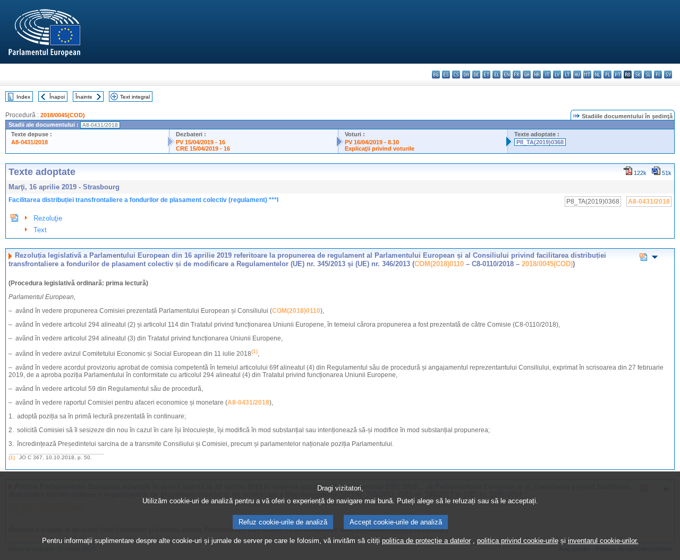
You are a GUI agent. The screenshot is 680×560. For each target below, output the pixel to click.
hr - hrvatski (537, 74)
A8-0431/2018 (29, 142)
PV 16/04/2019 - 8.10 (372, 142)
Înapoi (57, 97)
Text (40, 230)
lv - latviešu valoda (557, 74)
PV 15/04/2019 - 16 (200, 142)
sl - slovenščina (648, 74)
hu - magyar (577, 74)
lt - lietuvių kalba (567, 74)
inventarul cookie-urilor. (603, 541)
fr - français (517, 74)
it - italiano (547, 74)
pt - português (618, 74)
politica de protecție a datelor (426, 541)
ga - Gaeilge (527, 74)
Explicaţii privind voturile (379, 148)
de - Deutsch (476, 74)
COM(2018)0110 (439, 264)
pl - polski (607, 74)
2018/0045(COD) (62, 115)
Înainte (83, 97)
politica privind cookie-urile (517, 541)
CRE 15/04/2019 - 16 (203, 148)
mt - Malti (587, 74)
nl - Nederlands (597, 74)
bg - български (436, 74)
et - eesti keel (486, 74)
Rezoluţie (47, 218)
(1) (11, 457)
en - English (507, 74)
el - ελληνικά (496, 74)
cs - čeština (456, 74)
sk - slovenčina (638, 74)
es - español (446, 74)
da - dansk (466, 74)
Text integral (135, 97)
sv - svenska (668, 74)
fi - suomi (658, 74)
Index (23, 97)
